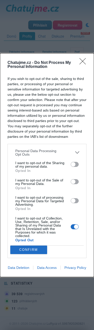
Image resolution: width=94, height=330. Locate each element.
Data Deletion (18, 268)
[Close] (84, 63)
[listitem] (47, 152)
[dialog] (47, 165)
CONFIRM (28, 250)
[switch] (75, 164)
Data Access (47, 268)
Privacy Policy (75, 268)
